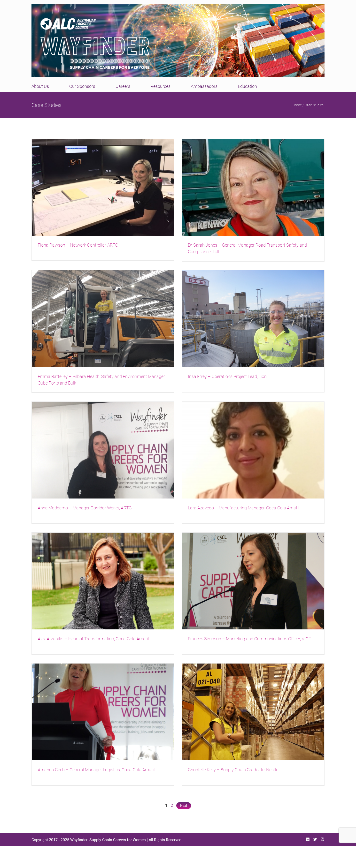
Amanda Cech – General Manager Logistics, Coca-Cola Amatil (96, 769)
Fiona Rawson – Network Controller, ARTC (78, 245)
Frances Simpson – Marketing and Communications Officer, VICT (249, 638)
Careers (123, 86)
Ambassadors (204, 86)
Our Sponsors (82, 86)
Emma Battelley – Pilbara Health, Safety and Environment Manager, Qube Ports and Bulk (101, 379)
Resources (160, 86)
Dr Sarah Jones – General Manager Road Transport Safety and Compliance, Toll (247, 248)
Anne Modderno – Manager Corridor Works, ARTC (85, 507)
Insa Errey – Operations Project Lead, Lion (227, 376)
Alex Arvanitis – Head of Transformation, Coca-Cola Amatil (93, 638)
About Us (40, 86)
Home (297, 105)
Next (183, 806)
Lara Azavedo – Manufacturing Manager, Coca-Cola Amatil (243, 507)
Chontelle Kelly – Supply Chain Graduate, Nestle (233, 769)
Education (247, 86)
